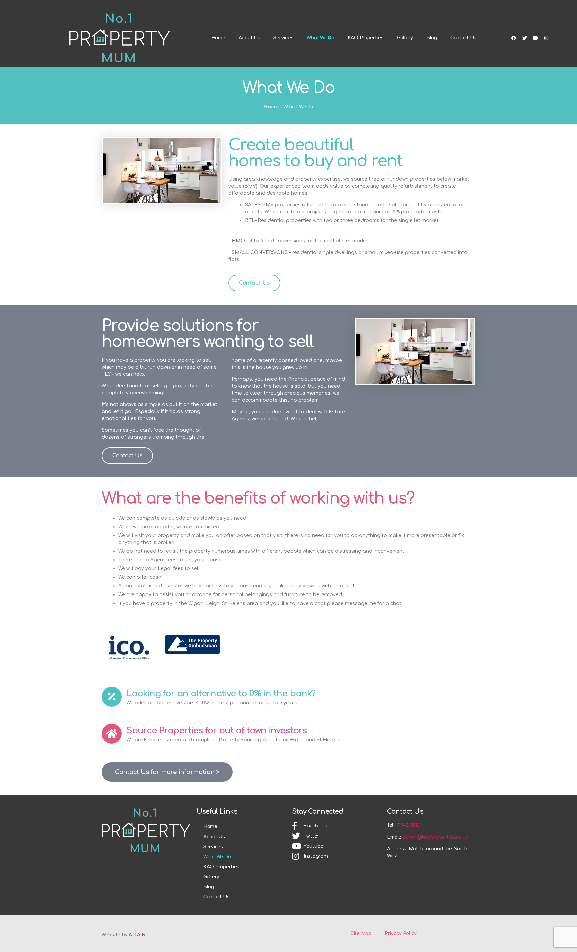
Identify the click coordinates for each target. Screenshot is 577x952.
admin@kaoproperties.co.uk (435, 837)
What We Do (320, 37)
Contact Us (463, 37)
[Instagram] (546, 38)
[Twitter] (524, 38)
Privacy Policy (401, 933)
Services (283, 37)
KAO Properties (366, 37)
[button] (254, 283)
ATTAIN (137, 934)
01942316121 (409, 825)
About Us (249, 37)
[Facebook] (513, 38)
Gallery (405, 37)
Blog (431, 37)
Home (218, 37)
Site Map (361, 933)
